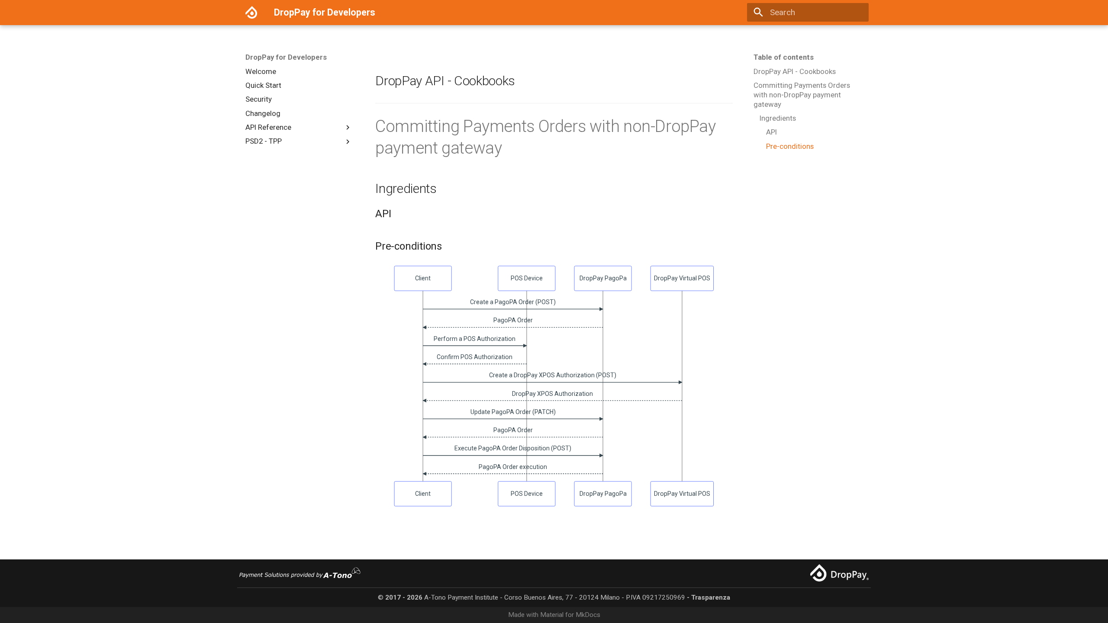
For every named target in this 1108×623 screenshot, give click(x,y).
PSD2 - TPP (263, 141)
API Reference (268, 127)
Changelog (262, 113)
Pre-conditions (790, 146)
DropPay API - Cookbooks (795, 71)
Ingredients (778, 118)
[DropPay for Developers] (251, 12)
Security (258, 99)
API (771, 132)
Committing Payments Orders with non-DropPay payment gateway (802, 95)
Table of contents (784, 57)
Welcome (260, 71)
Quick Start (263, 85)
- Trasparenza (708, 597)
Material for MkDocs (570, 615)
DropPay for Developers (286, 57)
